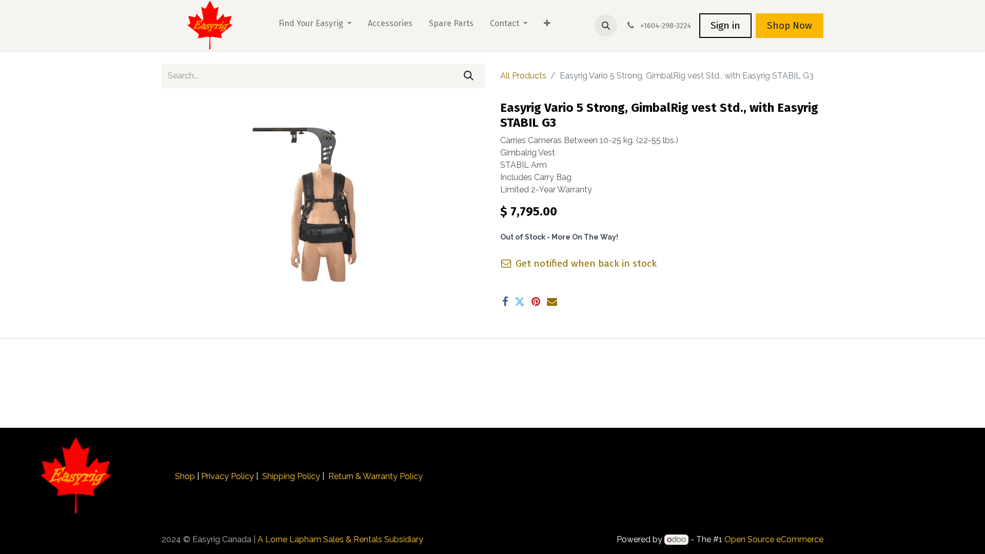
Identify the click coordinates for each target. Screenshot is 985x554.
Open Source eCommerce (773, 539)
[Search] (468, 76)
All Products (523, 76)
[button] (606, 25)
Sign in (725, 25)
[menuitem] (315, 25)
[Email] (552, 301)
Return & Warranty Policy (375, 476)
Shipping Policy (291, 476)
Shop (185, 476)
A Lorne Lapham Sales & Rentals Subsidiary (340, 539)
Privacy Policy (227, 476)
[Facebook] (505, 301)
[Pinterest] (535, 301)
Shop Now (789, 25)
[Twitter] (520, 301)
